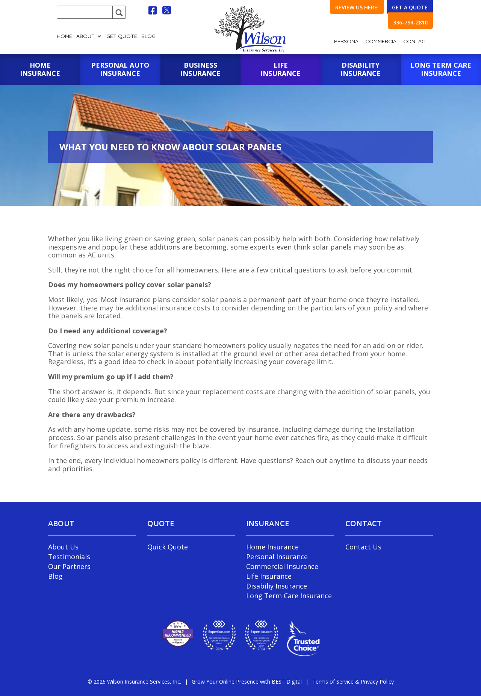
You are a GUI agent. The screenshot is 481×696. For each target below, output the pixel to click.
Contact (416, 42)
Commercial (382, 42)
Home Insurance (272, 546)
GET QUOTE (121, 36)
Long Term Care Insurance (289, 595)
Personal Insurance (277, 556)
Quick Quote (167, 546)
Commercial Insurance (282, 566)
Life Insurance (269, 576)
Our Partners (69, 566)
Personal (347, 42)
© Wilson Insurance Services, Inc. (134, 681)
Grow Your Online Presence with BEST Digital (247, 681)
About (85, 36)
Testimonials (69, 556)
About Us (63, 546)
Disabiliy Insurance (276, 585)
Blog (148, 36)
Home (64, 36)
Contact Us (363, 546)
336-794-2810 (410, 22)
